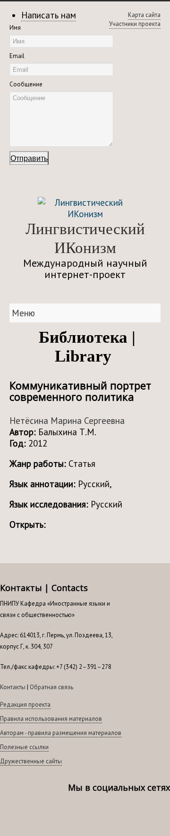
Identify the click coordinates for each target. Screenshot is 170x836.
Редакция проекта (25, 705)
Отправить (29, 157)
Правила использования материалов (51, 719)
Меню (23, 313)
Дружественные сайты (31, 761)
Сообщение (25, 84)
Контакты (13, 687)
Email (17, 56)
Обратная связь (51, 687)
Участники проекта (135, 24)
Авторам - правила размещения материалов (60, 733)
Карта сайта (144, 15)
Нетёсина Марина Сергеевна (67, 420)
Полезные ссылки (24, 747)
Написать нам (48, 15)
